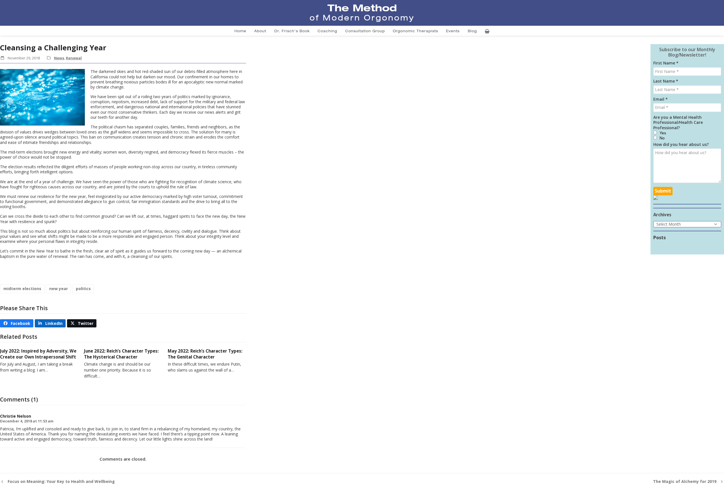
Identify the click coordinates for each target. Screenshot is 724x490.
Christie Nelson (15, 416)
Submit (663, 191)
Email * (660, 99)
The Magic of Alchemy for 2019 (684, 481)
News (59, 58)
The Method (362, 7)
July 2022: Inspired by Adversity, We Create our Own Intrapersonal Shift (38, 354)
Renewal (74, 58)
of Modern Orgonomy (362, 17)
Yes (663, 133)
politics (83, 288)
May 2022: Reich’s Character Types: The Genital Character (205, 354)
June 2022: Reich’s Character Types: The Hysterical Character (121, 354)
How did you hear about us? (681, 144)
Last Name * (665, 81)
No (662, 138)
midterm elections (22, 288)
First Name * (665, 63)
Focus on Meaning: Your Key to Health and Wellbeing (57, 481)
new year (58, 288)
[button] (16, 323)
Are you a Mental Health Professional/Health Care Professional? (678, 122)
